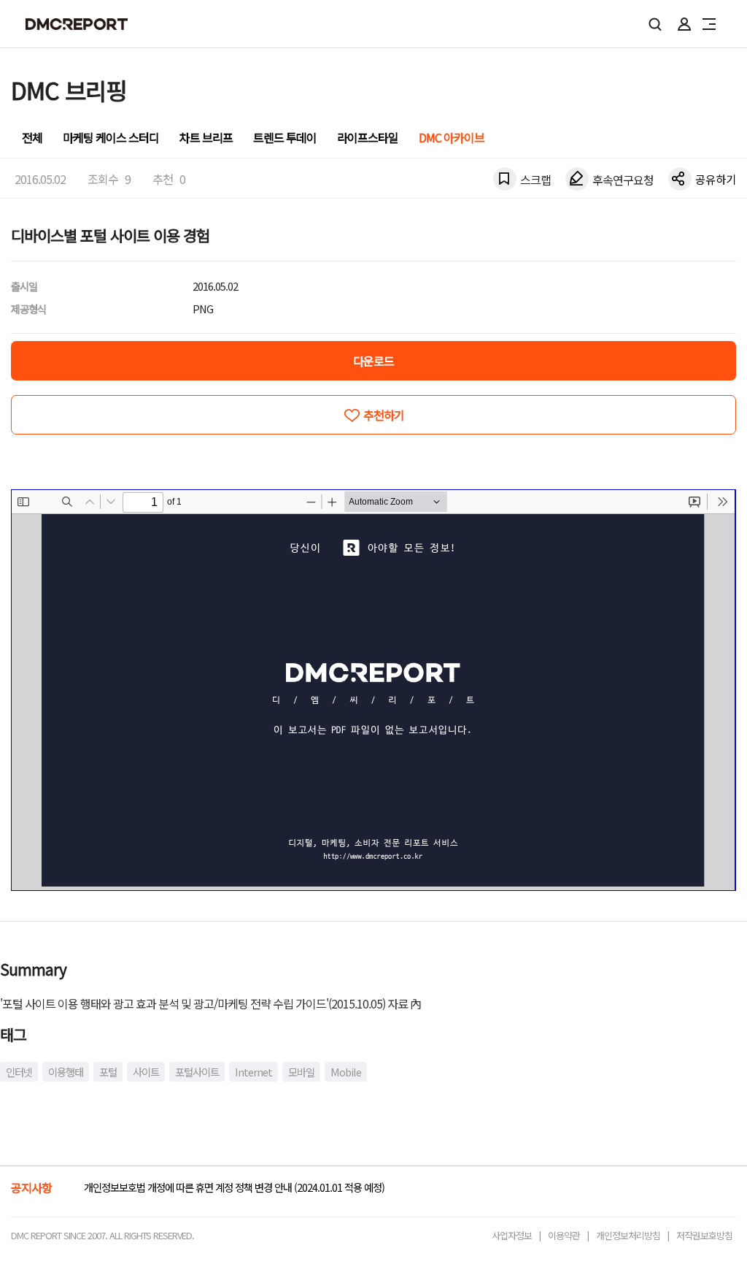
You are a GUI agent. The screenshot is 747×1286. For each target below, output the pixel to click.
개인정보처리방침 (628, 1235)
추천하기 (383, 415)
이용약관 (564, 1235)
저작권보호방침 (704, 1235)
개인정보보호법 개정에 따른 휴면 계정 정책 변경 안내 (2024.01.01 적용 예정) (234, 1187)
